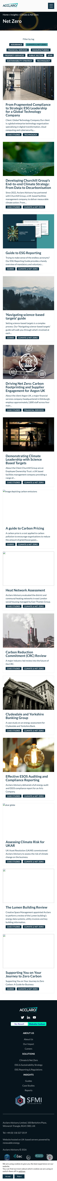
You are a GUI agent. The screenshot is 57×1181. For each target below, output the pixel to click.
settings (22, 1171)
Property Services (14, 55)
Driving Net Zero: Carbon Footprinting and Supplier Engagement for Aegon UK (25, 387)
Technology (43, 61)
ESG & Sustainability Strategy (28, 1064)
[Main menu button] (51, 6)
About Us (28, 1039)
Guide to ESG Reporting (23, 253)
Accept (8, 1176)
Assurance (16, 44)
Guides (10, 269)
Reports (28, 1090)
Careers (28, 1048)
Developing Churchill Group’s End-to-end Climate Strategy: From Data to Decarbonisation (28, 184)
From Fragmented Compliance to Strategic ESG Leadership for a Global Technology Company (28, 110)
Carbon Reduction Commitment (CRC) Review (26, 654)
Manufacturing (40, 50)
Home (6, 14)
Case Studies (13, 134)
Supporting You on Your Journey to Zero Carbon (24, 974)
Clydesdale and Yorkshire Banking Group (25, 716)
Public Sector (36, 55)
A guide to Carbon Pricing (25, 528)
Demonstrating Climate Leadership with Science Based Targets (24, 459)
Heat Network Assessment (25, 590)
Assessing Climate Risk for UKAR (25, 843)
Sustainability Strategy (19, 61)
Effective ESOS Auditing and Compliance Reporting (27, 778)
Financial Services (17, 50)
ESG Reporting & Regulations (28, 1069)
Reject (19, 1176)
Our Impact (28, 1044)
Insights (14, 14)
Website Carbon (37, 1024)
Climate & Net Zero (36, 44)
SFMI (50, 55)
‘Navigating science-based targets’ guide (25, 316)
